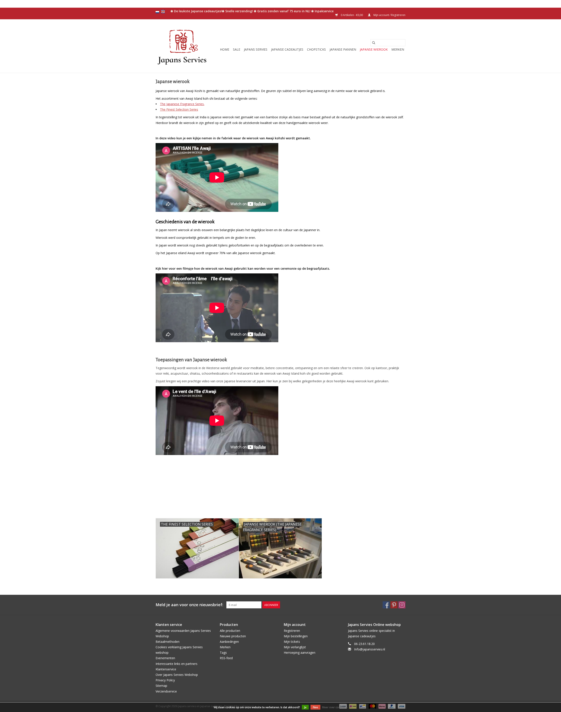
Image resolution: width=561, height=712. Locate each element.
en (163, 11)
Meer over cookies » (335, 707)
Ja (305, 707)
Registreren (292, 631)
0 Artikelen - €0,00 (352, 15)
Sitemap (161, 686)
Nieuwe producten (233, 636)
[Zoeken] (373, 42)
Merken (397, 49)
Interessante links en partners (176, 664)
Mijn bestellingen (296, 636)
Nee (315, 707)
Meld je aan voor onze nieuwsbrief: (189, 604)
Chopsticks (316, 49)
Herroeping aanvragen (299, 652)
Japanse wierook (374, 49)
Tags (223, 652)
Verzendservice (166, 691)
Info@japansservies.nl (369, 649)
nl (157, 11)
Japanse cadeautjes (287, 49)
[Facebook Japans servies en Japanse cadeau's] (386, 604)
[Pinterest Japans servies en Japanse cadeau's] (394, 604)
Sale (236, 49)
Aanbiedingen (229, 641)
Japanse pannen (343, 49)
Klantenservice (166, 669)
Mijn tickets (292, 641)
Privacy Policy (165, 680)
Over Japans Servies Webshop (177, 675)
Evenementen (165, 658)
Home (224, 49)
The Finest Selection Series (179, 109)
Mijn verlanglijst (295, 647)
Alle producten (230, 631)
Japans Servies (255, 49)
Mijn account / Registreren (389, 15)
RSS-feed (226, 658)
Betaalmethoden (167, 641)
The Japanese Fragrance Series (182, 104)
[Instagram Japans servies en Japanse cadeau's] (401, 604)
